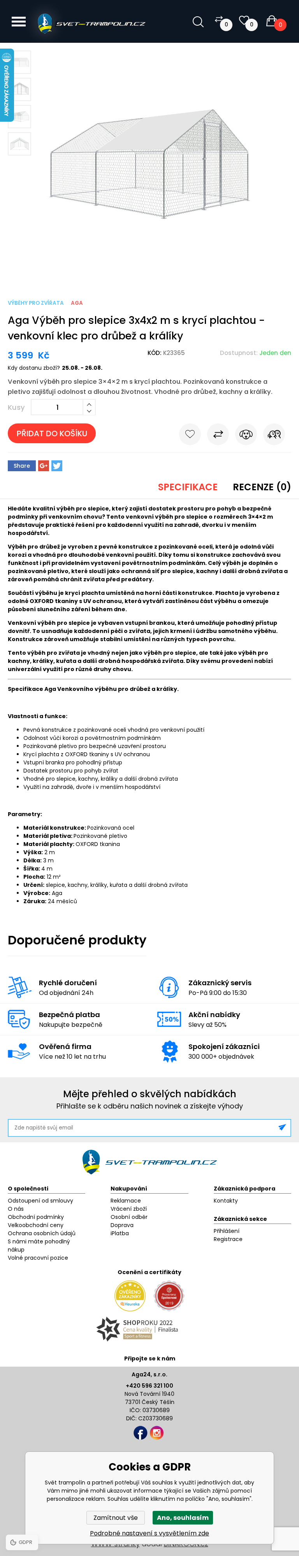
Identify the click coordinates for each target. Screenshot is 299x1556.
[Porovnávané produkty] (219, 19)
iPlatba (120, 1233)
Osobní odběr (129, 1217)
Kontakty (226, 1201)
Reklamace (126, 1201)
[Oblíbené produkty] (244, 20)
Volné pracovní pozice (38, 1258)
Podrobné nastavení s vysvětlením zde (149, 1533)
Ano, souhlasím (183, 1517)
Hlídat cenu (246, 435)
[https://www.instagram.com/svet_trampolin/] (157, 1433)
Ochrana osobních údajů (42, 1233)
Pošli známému (274, 435)
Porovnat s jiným (218, 435)
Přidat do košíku (52, 433)
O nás (16, 1209)
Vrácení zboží (129, 1209)
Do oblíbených (190, 435)
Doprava (122, 1225)
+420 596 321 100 (149, 1386)
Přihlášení (226, 1231)
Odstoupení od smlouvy (40, 1201)
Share (22, 466)
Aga (77, 303)
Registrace (228, 1239)
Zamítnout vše (115, 1517)
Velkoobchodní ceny (35, 1225)
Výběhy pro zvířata (36, 303)
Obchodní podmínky (36, 1217)
